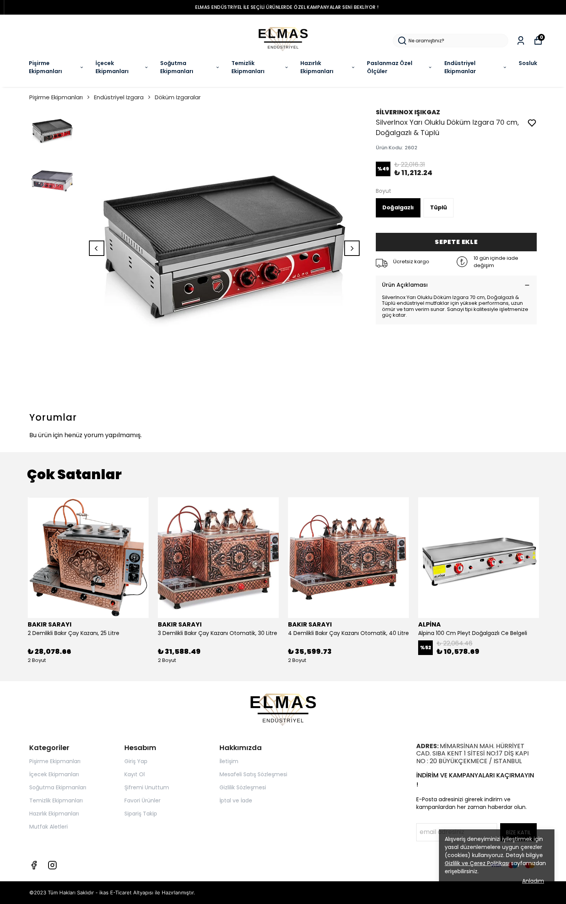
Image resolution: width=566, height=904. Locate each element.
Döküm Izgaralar (178, 97)
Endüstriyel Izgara (119, 97)
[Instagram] (52, 865)
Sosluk (528, 63)
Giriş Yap (135, 761)
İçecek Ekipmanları (112, 67)
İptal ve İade (235, 800)
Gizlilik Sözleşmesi (242, 787)
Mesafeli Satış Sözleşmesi (253, 774)
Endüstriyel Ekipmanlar (460, 67)
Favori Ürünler (142, 800)
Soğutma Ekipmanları (176, 67)
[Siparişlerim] (521, 40)
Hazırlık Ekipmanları (316, 67)
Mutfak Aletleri (48, 826)
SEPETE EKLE (456, 241)
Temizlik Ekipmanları (248, 67)
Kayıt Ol (134, 774)
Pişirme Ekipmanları (45, 67)
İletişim (228, 761)
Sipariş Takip (140, 813)
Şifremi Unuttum (146, 787)
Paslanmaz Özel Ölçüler (389, 67)
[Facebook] (34, 865)
